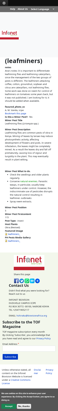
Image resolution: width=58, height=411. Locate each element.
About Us (23, 8)
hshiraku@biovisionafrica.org (32, 315)
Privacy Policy (43, 338)
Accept (9, 406)
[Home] (10, 34)
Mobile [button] (4, 3)
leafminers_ (14, 234)
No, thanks (24, 406)
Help (12, 8)
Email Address (9, 344)
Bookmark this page (15, 113)
